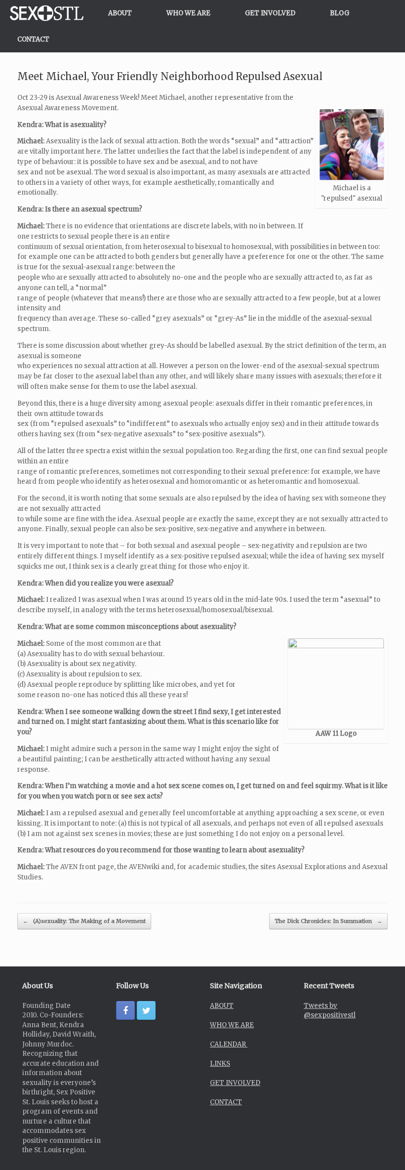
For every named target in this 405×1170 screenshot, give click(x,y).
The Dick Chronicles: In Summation (328, 921)
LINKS (220, 1063)
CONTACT (33, 39)
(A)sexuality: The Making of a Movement (84, 921)
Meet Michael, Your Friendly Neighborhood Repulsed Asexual (170, 76)
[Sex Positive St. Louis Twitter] (146, 1010)
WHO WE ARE (188, 13)
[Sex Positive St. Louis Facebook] (125, 1010)
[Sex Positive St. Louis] (46, 13)
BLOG (339, 13)
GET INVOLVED (270, 13)
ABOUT (120, 13)
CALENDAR (228, 1044)
